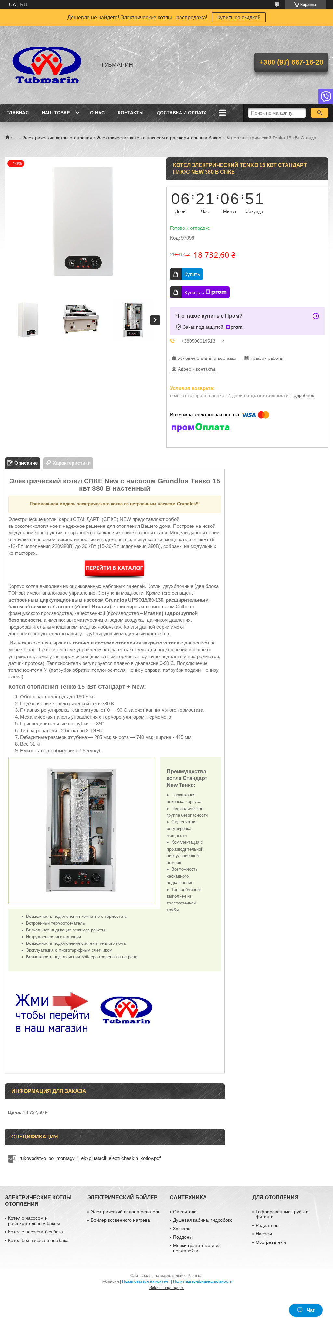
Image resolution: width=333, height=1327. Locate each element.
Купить (192, 274)
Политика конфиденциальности (202, 1281)
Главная (18, 112)
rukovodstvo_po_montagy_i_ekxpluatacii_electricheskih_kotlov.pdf (90, 1158)
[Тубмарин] (47, 65)
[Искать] (319, 113)
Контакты (131, 112)
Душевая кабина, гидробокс (202, 1220)
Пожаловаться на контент (146, 1281)
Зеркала (182, 1228)
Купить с (194, 292)
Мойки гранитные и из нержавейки (196, 1248)
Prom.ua (195, 1275)
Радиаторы (267, 1225)
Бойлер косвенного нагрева (120, 1220)
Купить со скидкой (238, 17)
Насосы (264, 1233)
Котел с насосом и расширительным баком (34, 1221)
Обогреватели (271, 1242)
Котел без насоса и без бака (38, 1240)
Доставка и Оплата (182, 112)
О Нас (97, 112)
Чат (311, 1310)
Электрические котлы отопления (57, 137)
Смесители (185, 1211)
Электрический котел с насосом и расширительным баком (159, 137)
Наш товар (56, 112)
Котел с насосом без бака (35, 1231)
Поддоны (183, 1237)
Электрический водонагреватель (125, 1211)
